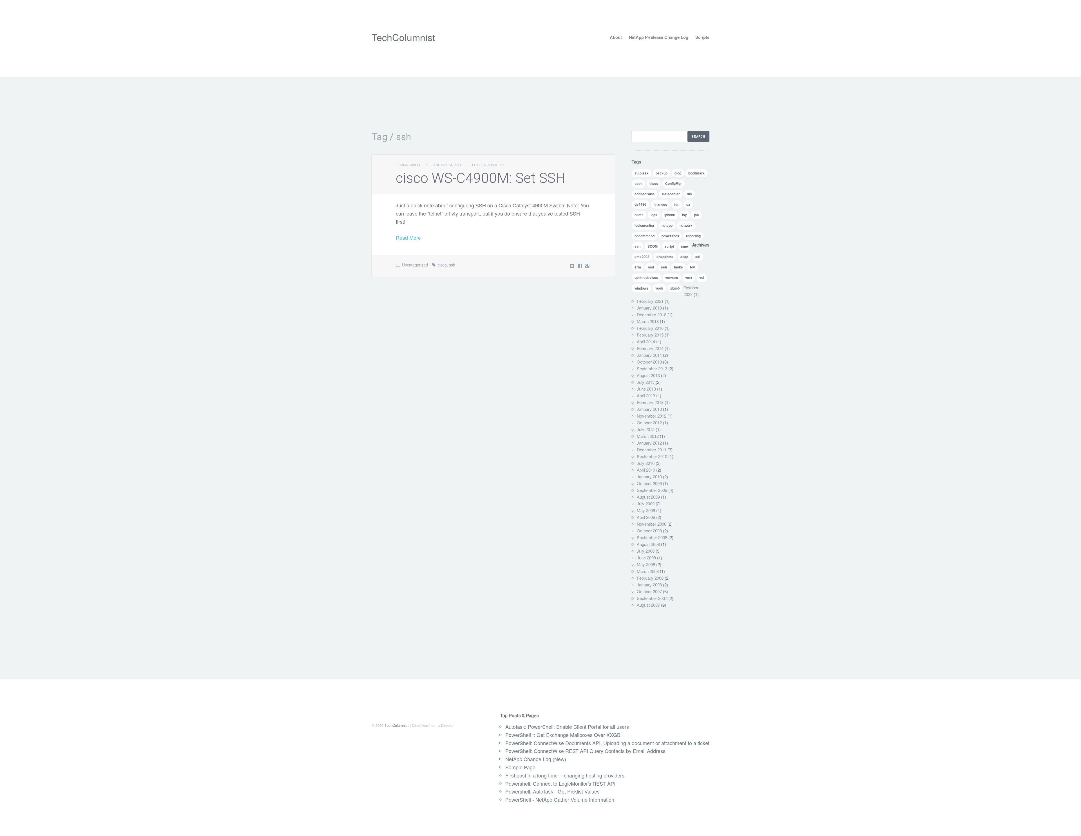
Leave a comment (488, 164)
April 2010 (646, 470)
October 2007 (649, 591)
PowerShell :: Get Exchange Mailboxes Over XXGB (562, 734)
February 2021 (650, 301)
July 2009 (646, 503)
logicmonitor (645, 225)
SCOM (652, 246)
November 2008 (651, 524)
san (637, 246)
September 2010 (652, 456)
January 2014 (649, 355)
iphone (669, 214)
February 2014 (650, 348)
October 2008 (649, 531)
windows (641, 288)
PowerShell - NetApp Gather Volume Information (559, 799)
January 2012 (649, 443)
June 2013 (646, 389)
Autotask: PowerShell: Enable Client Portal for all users (567, 726)
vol (701, 277)
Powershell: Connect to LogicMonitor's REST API (560, 783)
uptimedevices (646, 277)
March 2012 (648, 436)
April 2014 (646, 341)
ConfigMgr (673, 183)
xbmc (674, 288)
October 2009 (649, 483)
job (696, 214)
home (639, 214)
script (669, 246)
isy (684, 214)
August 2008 (648, 544)
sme (684, 246)
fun (676, 204)
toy (692, 267)
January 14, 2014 (447, 164)
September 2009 (652, 490)
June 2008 (646, 558)
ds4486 (640, 204)
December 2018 (651, 314)
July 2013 (646, 382)
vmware (671, 277)
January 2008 (649, 585)
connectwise (645, 193)
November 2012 (651, 416)
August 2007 (648, 605)
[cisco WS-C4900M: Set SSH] (580, 265)
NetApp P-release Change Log (658, 37)
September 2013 (652, 368)
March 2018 (648, 321)
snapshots (664, 256)
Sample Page (520, 767)
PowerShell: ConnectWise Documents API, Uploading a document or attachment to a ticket (607, 743)
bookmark (696, 173)
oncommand (645, 235)
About (616, 37)
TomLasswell (408, 164)
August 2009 (648, 497)
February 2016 (650, 328)
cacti (638, 183)
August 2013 (648, 375)
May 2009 (646, 510)
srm (638, 267)
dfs (689, 193)
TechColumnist (403, 37)
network (686, 225)
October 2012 (649, 422)
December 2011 (651, 449)
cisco (442, 265)
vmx (688, 277)
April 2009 (646, 517)
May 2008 (646, 564)
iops (654, 214)
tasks (678, 267)
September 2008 (652, 537)
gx (688, 204)
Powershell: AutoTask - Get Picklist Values (552, 791)
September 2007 (652, 598)
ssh (452, 265)
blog (677, 173)
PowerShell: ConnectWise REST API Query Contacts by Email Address (585, 750)
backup (661, 173)
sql (697, 256)
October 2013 (649, 362)
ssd (651, 267)
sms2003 (642, 256)
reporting (693, 235)
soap (684, 256)
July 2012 (646, 429)
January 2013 (649, 409)
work (659, 288)
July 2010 (646, 463)
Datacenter (671, 193)
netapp (667, 225)
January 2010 (649, 476)
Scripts (702, 37)
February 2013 (650, 402)
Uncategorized (415, 265)
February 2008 (650, 578)
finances (660, 204)
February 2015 (650, 335)
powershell (670, 235)
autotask (642, 173)
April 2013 (646, 395)
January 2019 (649, 308)
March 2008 (648, 571)
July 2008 (646, 551)
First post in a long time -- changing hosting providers (564, 775)
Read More (408, 237)
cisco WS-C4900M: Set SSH (481, 178)
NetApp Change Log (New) (535, 759)
